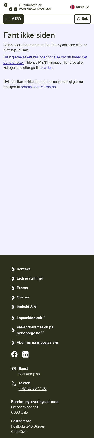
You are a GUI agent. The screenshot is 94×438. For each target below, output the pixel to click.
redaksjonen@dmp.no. (39, 87)
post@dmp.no (29, 374)
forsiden (46, 68)
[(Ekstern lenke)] (14, 354)
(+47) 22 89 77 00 (33, 389)
